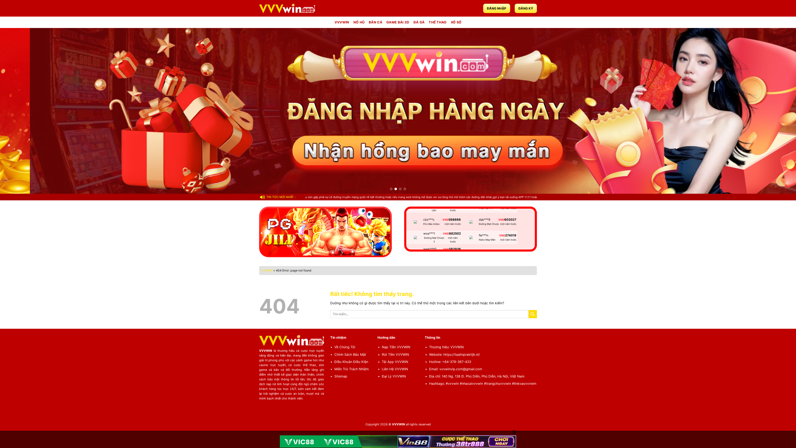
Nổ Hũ (359, 22)
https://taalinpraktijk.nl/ (461, 354)
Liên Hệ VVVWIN (395, 369)
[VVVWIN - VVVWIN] (287, 8)
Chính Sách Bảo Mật (350, 354)
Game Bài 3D (397, 22)
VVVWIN (342, 22)
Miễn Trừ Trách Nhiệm (351, 369)
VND (446, 212)
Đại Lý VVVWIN (394, 376)
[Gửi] (533, 314)
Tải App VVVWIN (395, 362)
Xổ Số (456, 22)
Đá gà (419, 22)
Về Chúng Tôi (344, 347)
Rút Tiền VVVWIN (395, 354)
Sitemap (340, 376)
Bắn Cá (375, 22)
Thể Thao (438, 22)
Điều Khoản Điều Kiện (351, 362)
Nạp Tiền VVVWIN (396, 347)
